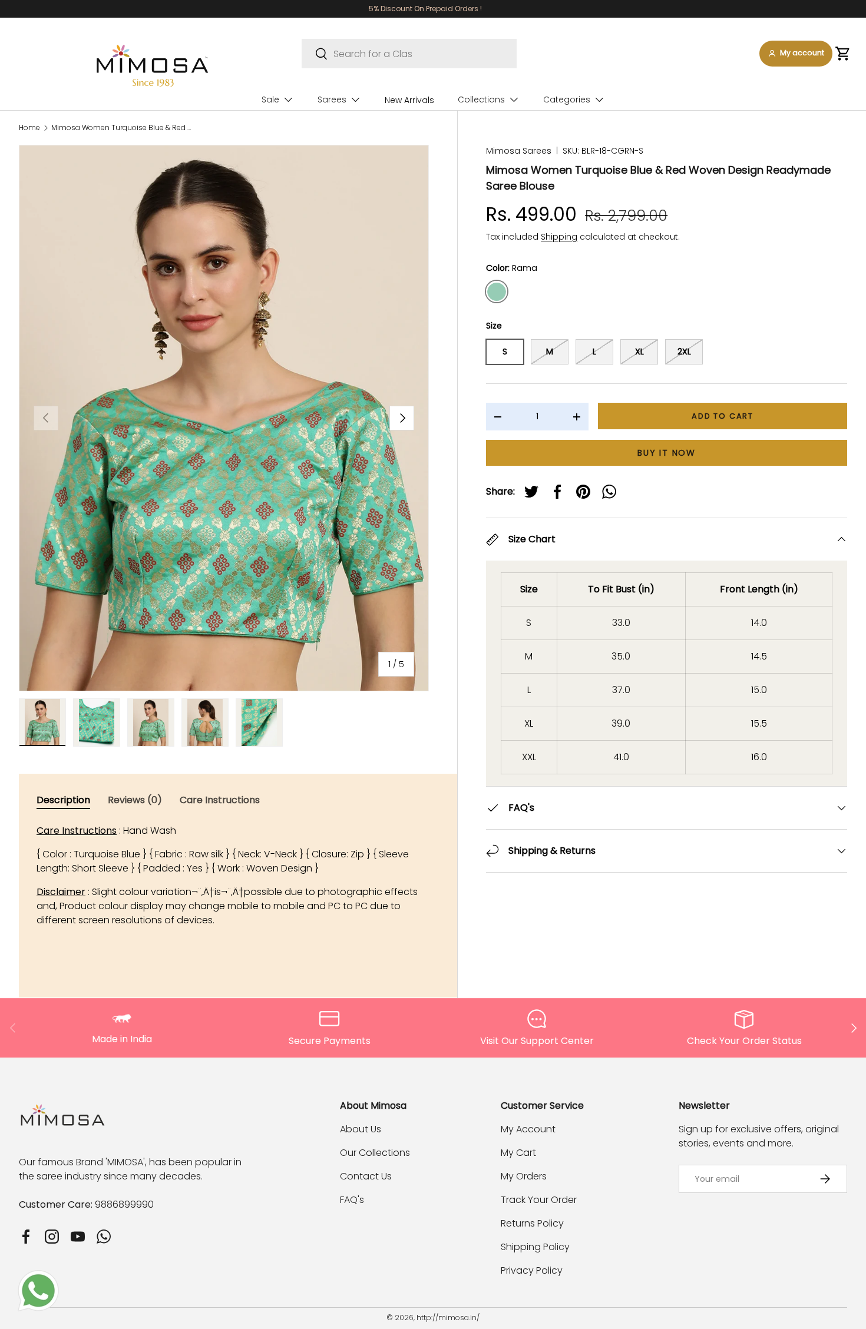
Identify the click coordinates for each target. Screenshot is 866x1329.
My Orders (524, 1176)
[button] (842, 54)
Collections (481, 99)
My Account (528, 1129)
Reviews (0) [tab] (135, 800)
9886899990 (124, 1204)
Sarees (332, 99)
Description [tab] (63, 800)
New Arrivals (409, 100)
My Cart (518, 1152)
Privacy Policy (532, 1270)
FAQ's (352, 1200)
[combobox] (409, 53)
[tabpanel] (233, 875)
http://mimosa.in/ (448, 1318)
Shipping (559, 237)
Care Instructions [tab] (220, 800)
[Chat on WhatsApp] (38, 1277)
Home (29, 127)
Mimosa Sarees (518, 151)
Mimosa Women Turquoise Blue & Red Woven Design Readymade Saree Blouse (122, 127)
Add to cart (722, 416)
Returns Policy (532, 1223)
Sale (270, 99)
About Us (360, 1129)
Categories (566, 99)
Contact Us (366, 1176)
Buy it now (666, 453)
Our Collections (375, 1152)
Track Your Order (539, 1200)
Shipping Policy (535, 1247)
